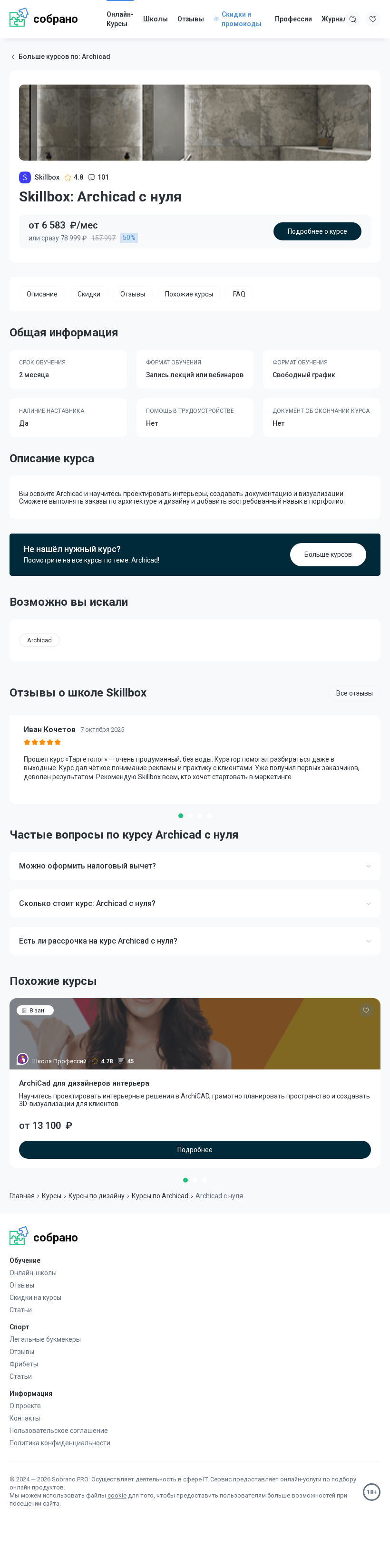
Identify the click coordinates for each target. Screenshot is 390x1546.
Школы (155, 19)
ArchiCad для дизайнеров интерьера (84, 1083)
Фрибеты (24, 1364)
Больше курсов (328, 554)
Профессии (293, 19)
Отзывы (190, 19)
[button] (180, 815)
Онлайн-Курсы (120, 19)
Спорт (19, 1327)
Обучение (25, 1260)
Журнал (334, 19)
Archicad (39, 640)
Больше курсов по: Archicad (64, 56)
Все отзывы (354, 693)
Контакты (25, 1418)
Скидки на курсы (35, 1297)
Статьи (21, 1310)
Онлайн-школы (33, 1273)
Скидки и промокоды (242, 19)
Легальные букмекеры (45, 1339)
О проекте (25, 1406)
